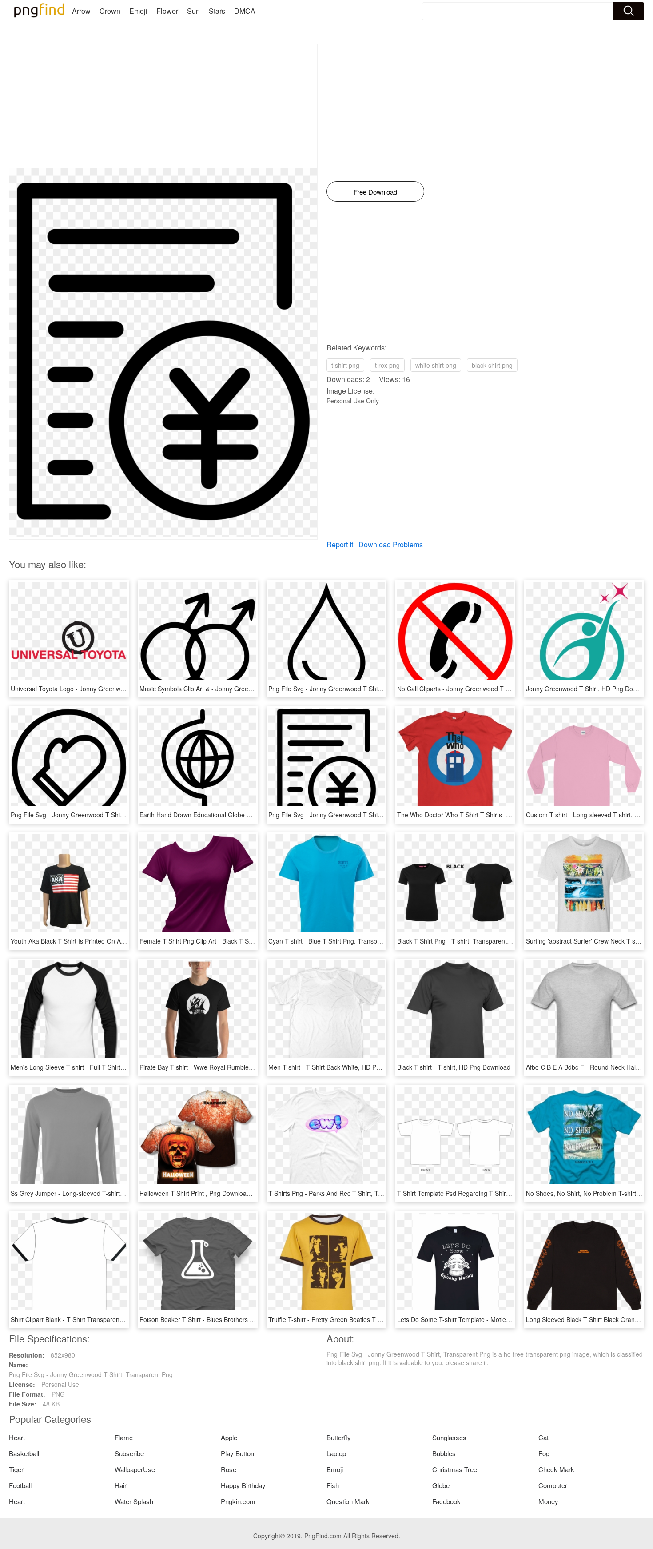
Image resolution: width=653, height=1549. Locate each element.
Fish (332, 1485)
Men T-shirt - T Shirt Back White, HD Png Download (340, 1067)
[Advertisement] (163, 106)
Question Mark (348, 1501)
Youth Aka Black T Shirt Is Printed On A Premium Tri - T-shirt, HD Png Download (123, 940)
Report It (339, 544)
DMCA (244, 11)
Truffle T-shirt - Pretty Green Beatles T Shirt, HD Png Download (357, 1319)
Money (548, 1501)
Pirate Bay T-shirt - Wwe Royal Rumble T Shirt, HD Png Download (231, 1067)
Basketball (24, 1453)
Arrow (81, 11)
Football (20, 1485)
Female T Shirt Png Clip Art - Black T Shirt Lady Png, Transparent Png (238, 940)
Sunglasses (449, 1437)
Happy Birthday (243, 1485)
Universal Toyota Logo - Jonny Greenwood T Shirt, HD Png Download (109, 688)
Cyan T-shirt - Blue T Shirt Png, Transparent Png (336, 940)
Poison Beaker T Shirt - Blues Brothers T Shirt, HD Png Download (231, 1319)
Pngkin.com (238, 1501)
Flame (124, 1437)
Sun (193, 11)
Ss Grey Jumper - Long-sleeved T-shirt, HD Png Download (93, 1193)
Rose (228, 1469)
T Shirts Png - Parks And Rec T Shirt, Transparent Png (345, 1193)
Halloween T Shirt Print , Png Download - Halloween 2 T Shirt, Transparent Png (250, 1193)
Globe (441, 1485)
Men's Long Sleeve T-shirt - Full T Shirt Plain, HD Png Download (101, 1067)
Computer (552, 1485)
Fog (543, 1453)
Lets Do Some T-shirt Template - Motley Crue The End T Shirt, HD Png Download (511, 1319)
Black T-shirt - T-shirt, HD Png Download (453, 1067)
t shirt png (345, 365)
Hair (121, 1485)
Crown (110, 11)
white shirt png (435, 365)
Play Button (237, 1453)
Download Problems (390, 544)
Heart (17, 1437)
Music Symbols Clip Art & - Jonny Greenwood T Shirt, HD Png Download (240, 688)
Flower (167, 11)
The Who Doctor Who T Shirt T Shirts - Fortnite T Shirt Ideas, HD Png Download (509, 814)
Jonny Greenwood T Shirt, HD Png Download (589, 688)
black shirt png (492, 365)
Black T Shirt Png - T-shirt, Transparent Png (458, 940)
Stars (217, 11)
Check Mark (556, 1469)
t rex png (387, 365)
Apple (229, 1437)
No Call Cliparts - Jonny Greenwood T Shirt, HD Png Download (485, 688)
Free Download (375, 191)
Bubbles (444, 1453)
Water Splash (134, 1501)
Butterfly (338, 1437)
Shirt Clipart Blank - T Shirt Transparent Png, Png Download (95, 1319)
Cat (543, 1437)
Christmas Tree (454, 1469)
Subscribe (129, 1453)
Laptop (336, 1453)
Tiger (16, 1469)
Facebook (446, 1501)
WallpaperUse (135, 1469)
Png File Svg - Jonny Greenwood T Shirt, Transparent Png (350, 688)
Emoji (138, 11)
